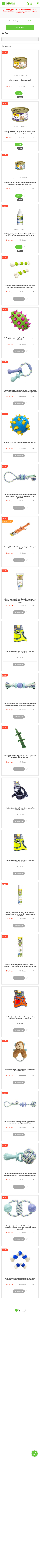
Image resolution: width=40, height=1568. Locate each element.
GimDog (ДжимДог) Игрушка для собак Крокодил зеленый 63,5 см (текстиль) (20, 756)
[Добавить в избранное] (24, 93)
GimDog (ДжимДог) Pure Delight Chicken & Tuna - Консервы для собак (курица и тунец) (20, 132)
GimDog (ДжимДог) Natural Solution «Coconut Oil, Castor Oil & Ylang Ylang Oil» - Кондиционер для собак (20, 600)
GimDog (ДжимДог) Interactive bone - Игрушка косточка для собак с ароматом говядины (20, 1278)
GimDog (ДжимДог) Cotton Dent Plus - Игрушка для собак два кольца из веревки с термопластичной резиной (20, 1227)
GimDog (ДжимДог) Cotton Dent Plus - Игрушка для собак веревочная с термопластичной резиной (20, 704)
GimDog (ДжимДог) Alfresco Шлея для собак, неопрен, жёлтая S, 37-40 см (20, 652)
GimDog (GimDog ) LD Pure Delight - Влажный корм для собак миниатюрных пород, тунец (20, 183)
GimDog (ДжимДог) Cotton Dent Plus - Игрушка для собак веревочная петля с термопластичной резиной (20, 496)
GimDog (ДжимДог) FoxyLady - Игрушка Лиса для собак (20, 547)
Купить (19, 93)
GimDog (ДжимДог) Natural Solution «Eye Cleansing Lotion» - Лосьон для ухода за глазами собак (20, 234)
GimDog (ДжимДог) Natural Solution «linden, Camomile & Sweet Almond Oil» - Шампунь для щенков (20, 914)
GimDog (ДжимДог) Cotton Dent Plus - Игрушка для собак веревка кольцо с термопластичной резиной (20, 390)
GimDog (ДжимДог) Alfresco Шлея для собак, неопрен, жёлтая (20, 861)
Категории (20, 27)
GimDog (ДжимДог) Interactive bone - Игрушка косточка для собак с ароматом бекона (20, 286)
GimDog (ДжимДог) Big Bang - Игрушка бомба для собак (20, 443)
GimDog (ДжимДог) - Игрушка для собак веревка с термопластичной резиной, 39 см (20, 1122)
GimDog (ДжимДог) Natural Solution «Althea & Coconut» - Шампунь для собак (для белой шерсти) (20, 965)
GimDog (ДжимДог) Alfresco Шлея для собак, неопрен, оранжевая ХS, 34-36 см (20, 1017)
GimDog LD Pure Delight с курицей (20, 80)
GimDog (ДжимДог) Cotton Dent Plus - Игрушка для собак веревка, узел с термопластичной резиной (20, 1174)
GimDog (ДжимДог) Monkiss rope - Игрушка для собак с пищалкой (20, 1070)
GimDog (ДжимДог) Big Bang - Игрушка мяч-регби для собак (20, 338)
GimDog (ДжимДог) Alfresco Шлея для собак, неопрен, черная (20, 808)
